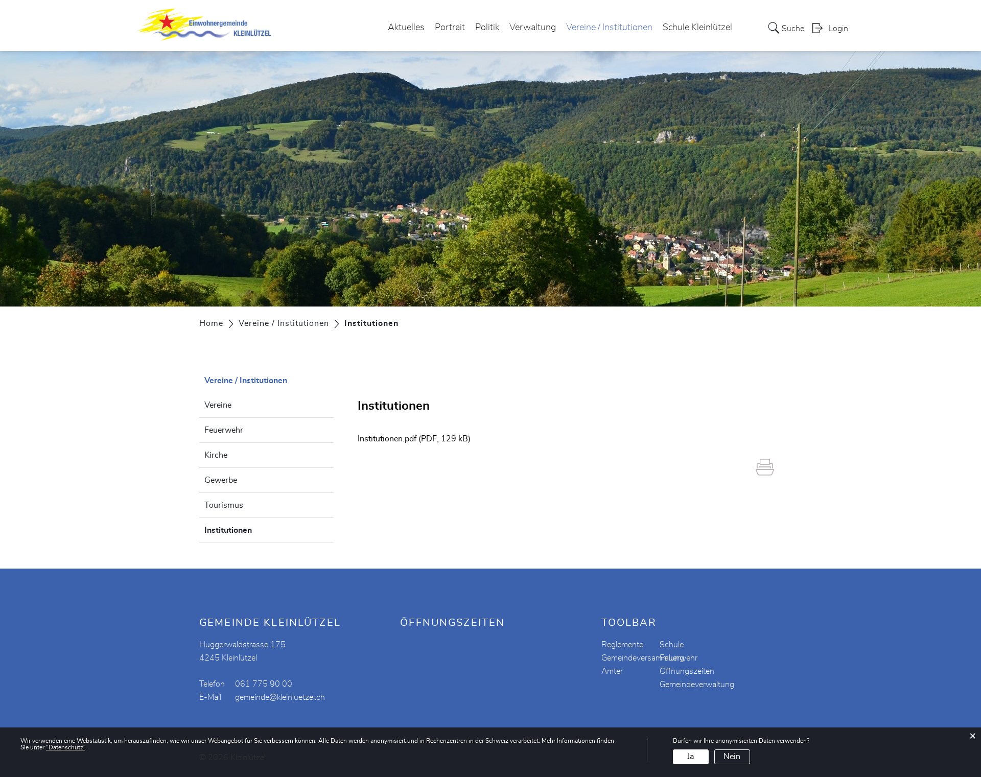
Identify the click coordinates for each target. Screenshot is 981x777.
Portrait (450, 27)
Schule (672, 645)
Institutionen (253, 530)
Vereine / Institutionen (609, 27)
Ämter (612, 671)
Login (838, 29)
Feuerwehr (223, 430)
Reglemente (622, 645)
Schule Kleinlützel (697, 27)
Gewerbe (220, 480)
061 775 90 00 (263, 684)
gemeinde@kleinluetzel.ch (280, 697)
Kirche (215, 455)
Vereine (217, 405)
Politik (487, 27)
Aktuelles (406, 27)
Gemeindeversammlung (642, 658)
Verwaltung (532, 27)
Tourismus (223, 505)
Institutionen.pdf (387, 439)
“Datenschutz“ (65, 747)
